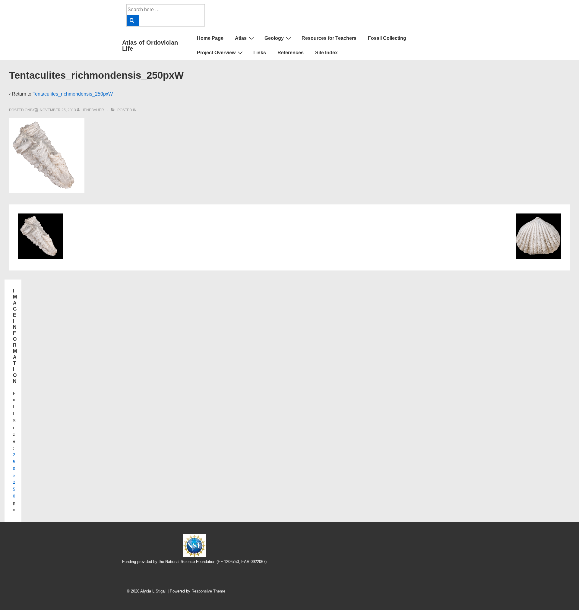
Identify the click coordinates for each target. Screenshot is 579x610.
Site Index (326, 52)
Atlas (241, 38)
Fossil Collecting (387, 38)
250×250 (14, 475)
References (290, 52)
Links (259, 52)
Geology (274, 38)
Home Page (210, 38)
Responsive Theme (208, 591)
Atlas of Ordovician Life (150, 45)
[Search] (133, 20)
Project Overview (216, 52)
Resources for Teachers (329, 38)
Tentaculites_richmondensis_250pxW (73, 93)
